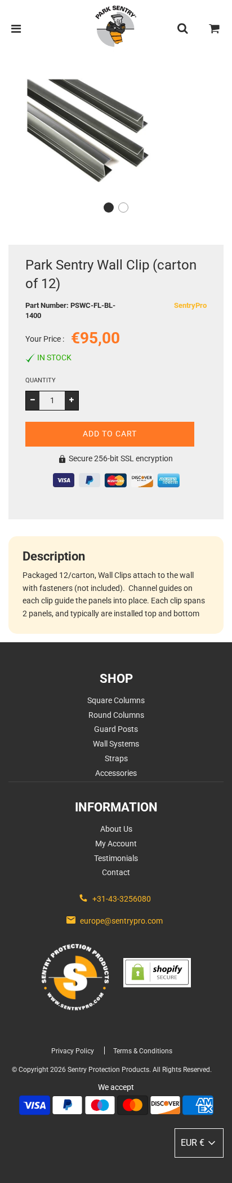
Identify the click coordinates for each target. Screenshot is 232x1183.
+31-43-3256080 (121, 898)
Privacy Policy (72, 1051)
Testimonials (116, 858)
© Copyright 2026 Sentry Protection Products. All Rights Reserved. (112, 1070)
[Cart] (214, 29)
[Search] (182, 29)
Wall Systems (116, 743)
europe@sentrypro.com (121, 920)
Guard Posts (116, 729)
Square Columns (116, 700)
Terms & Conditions (142, 1051)
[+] (71, 400)
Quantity (40, 380)
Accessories (116, 773)
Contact (116, 872)
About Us (116, 828)
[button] (109, 207)
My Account (116, 843)
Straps (116, 758)
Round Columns (116, 714)
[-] (32, 400)
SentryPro (190, 305)
